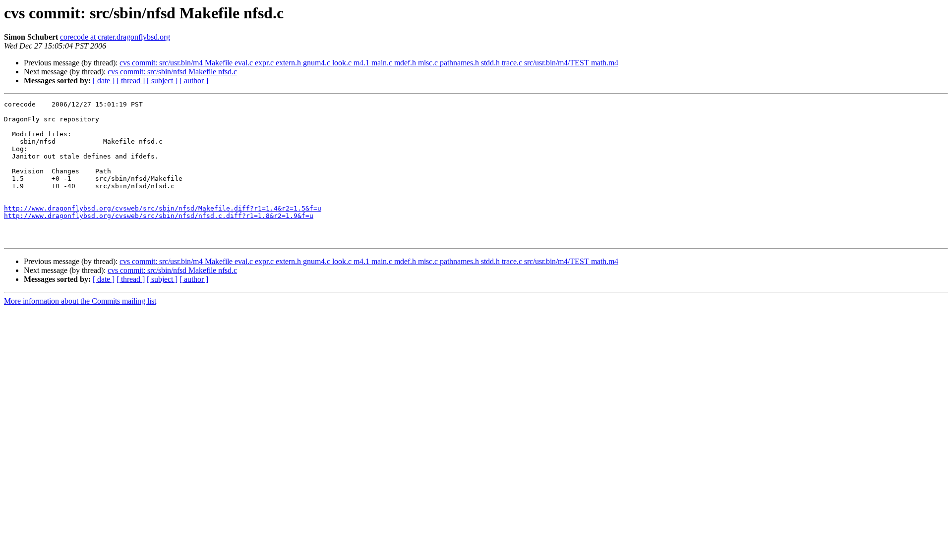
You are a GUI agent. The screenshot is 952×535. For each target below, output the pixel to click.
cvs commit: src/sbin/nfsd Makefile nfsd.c (172, 71)
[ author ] (193, 80)
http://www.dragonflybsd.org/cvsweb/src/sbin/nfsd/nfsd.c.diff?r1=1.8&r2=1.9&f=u (158, 215)
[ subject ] (162, 80)
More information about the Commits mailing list (80, 301)
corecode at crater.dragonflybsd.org (115, 37)
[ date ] (104, 80)
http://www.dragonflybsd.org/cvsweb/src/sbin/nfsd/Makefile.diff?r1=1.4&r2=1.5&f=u (162, 208)
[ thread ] (131, 80)
